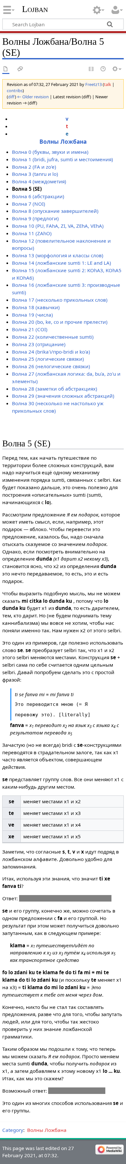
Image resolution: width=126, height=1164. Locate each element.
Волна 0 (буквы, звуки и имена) (50, 152)
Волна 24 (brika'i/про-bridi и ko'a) (51, 351)
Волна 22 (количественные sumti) (53, 336)
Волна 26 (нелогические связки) (51, 366)
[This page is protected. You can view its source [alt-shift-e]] (91, 69)
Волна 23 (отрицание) (39, 344)
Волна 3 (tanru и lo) (35, 174)
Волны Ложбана (63, 141)
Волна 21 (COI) (29, 329)
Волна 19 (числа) (32, 314)
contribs (15, 90)
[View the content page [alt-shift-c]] (5, 69)
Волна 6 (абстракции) (38, 196)
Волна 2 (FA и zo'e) (34, 167)
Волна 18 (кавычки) (36, 307)
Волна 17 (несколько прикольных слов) (60, 300)
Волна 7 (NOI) (28, 203)
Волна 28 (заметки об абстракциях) (54, 388)
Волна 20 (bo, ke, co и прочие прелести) (60, 322)
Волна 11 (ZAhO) (32, 233)
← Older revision (33, 97)
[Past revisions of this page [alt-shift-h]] (103, 69)
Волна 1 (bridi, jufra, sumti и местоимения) (62, 159)
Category (12, 1130)
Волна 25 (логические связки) (48, 359)
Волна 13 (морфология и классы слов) (57, 255)
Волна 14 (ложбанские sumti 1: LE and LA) (61, 263)
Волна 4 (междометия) (39, 181)
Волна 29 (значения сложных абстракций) (63, 396)
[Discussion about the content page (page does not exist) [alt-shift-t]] (20, 69)
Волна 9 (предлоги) (35, 218)
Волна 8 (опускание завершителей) (55, 211)
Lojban (35, 9)
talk (107, 84)
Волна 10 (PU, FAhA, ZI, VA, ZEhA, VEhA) (58, 226)
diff (11, 97)
